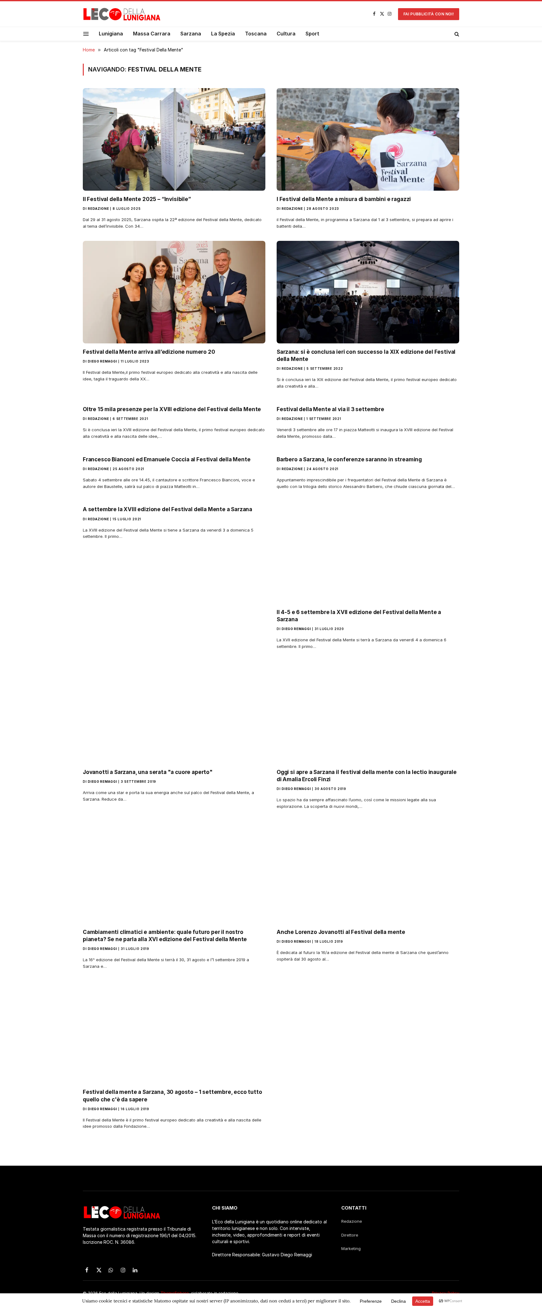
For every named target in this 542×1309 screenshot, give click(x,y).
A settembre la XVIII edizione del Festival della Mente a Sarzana (167, 509)
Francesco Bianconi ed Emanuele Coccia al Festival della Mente (167, 459)
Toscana (256, 33)
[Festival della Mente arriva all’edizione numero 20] (174, 292)
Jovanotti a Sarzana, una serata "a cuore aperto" (148, 772)
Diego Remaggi (102, 361)
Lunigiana (111, 33)
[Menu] (86, 34)
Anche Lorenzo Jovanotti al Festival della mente (341, 932)
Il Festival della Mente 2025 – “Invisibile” (137, 199)
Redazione (98, 208)
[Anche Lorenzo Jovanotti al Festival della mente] (368, 872)
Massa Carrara (151, 33)
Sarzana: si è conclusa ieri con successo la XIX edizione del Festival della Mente (366, 355)
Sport (312, 33)
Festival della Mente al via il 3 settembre (330, 409)
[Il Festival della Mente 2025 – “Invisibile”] (174, 139)
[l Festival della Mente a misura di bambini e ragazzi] (368, 139)
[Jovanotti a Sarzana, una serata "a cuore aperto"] (174, 712)
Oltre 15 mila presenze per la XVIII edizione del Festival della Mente (172, 409)
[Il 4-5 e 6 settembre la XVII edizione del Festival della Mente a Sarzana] (368, 552)
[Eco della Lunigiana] (122, 14)
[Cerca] (456, 34)
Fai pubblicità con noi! (428, 14)
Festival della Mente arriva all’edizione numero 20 (149, 352)
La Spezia (223, 33)
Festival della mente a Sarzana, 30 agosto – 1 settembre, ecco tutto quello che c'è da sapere (172, 1095)
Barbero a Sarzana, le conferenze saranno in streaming (349, 459)
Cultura (286, 33)
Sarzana (190, 33)
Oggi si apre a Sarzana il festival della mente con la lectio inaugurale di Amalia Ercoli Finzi (367, 775)
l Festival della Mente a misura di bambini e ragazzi (344, 199)
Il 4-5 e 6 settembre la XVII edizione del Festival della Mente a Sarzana (359, 616)
